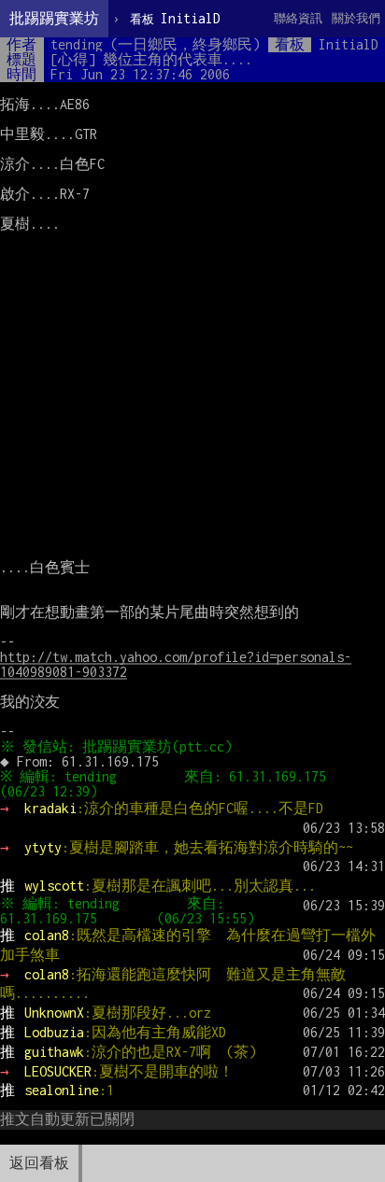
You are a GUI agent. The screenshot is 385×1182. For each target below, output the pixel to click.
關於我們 (356, 18)
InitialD (175, 18)
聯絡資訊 (298, 18)
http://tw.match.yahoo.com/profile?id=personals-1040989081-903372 (175, 664)
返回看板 (39, 1163)
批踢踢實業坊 (54, 18)
